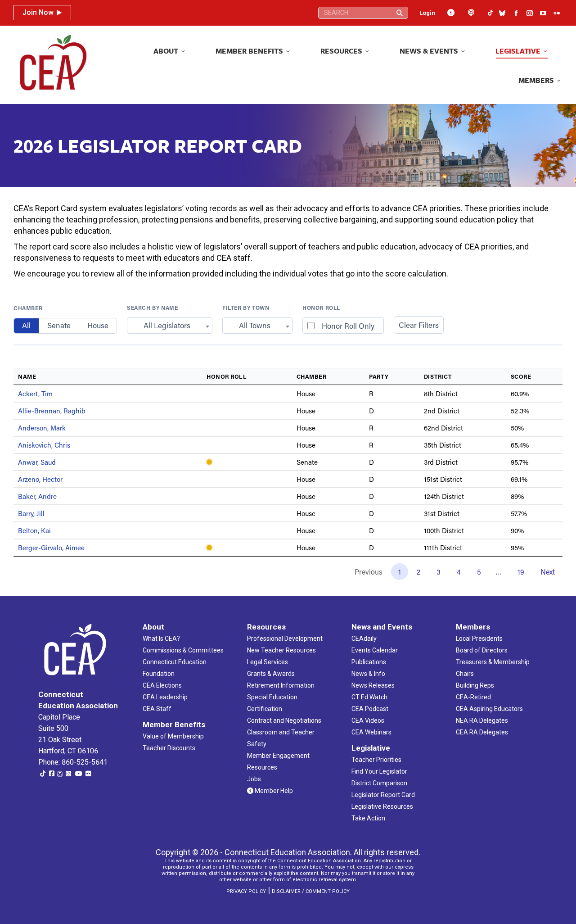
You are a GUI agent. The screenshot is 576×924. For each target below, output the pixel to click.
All (26, 325)
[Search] (399, 13)
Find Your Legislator (379, 771)
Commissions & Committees (183, 650)
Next (547, 571)
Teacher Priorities (376, 759)
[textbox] (169, 325)
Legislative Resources (382, 806)
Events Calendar (374, 650)
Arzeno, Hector (40, 479)
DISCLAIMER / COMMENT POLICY (311, 891)
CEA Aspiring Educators (489, 708)
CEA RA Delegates (482, 732)
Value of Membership (173, 736)
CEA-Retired (473, 697)
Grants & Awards (271, 673)
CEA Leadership (165, 697)
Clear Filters (419, 325)
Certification (264, 708)
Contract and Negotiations (284, 720)
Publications (368, 662)
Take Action (368, 818)
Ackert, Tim (35, 393)
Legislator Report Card (383, 794)
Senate (59, 325)
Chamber (28, 308)
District (438, 376)
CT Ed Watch (369, 697)
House (97, 325)
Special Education (272, 697)
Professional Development (285, 638)
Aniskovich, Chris (44, 444)
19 (521, 571)
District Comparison (379, 783)
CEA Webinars (371, 732)
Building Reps (475, 685)
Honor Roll (321, 307)
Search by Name (152, 307)
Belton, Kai (34, 530)
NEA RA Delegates (482, 720)
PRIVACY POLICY (246, 891)
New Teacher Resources (281, 650)
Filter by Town (245, 307)
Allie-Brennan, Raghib (52, 410)
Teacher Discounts (169, 748)
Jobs (254, 779)
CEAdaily (364, 638)
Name (27, 376)
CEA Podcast (369, 708)
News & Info (368, 673)
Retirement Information (281, 685)
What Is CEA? (161, 638)
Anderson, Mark (42, 427)
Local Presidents (479, 638)
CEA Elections (162, 685)
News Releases (373, 685)
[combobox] (169, 325)
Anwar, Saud (37, 462)
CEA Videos (367, 720)
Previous (368, 571)
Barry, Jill (31, 513)
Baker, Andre (37, 496)
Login (427, 12)
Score (521, 376)
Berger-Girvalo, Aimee (51, 547)
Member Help (273, 790)
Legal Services (267, 662)
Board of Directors (482, 650)
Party (379, 376)
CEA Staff (157, 708)
